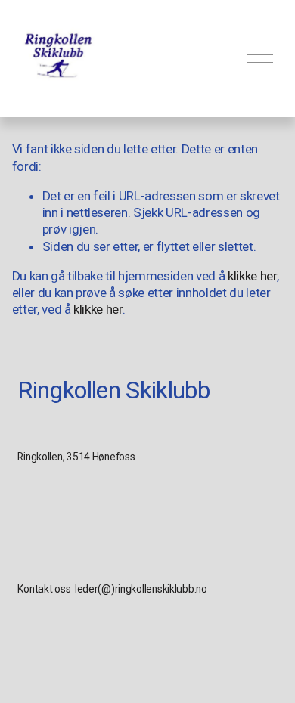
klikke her (252, 275)
